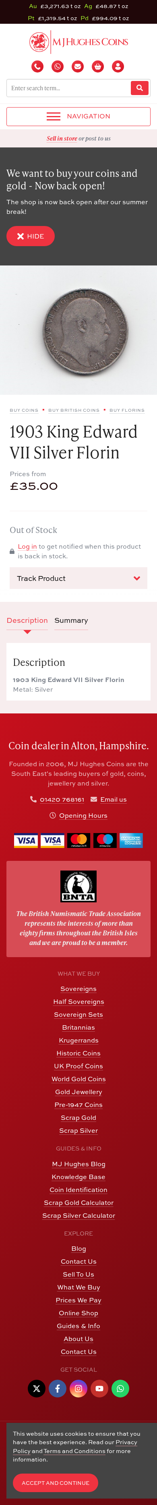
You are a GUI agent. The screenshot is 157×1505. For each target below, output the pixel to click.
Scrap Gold (78, 1117)
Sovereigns (78, 988)
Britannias (78, 1027)
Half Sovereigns (78, 1001)
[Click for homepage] (78, 41)
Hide (35, 236)
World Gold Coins (79, 1078)
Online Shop (78, 1312)
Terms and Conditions (74, 1451)
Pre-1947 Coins (78, 1104)
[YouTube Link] (99, 1388)
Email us (113, 799)
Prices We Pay (78, 1300)
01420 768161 (62, 799)
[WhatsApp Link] (120, 1388)
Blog (78, 1248)
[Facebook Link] (57, 1388)
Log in (27, 546)
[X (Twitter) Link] (36, 1388)
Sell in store (62, 138)
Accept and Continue (55, 1483)
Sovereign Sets (78, 1014)
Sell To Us (78, 1274)
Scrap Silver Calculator (78, 1215)
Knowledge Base (78, 1176)
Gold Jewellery (78, 1091)
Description (27, 620)
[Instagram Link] (78, 1388)
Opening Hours (83, 815)
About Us (78, 1338)
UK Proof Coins (78, 1065)
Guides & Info (78, 1325)
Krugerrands (79, 1040)
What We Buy (78, 1287)
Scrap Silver (78, 1130)
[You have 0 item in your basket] (98, 66)
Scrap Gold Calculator (79, 1202)
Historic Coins (78, 1053)
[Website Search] (140, 88)
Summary (71, 620)
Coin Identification (78, 1189)
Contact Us (79, 1261)
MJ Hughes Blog (78, 1163)
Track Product (41, 578)
